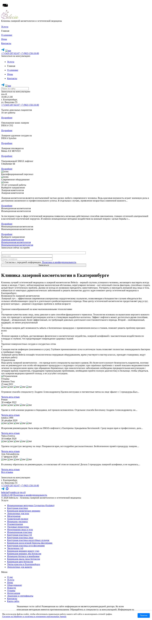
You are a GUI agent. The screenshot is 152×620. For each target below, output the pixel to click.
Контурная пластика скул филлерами (26, 545)
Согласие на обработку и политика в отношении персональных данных (34, 616)
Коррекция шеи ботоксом (20, 561)
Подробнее (6, 117)
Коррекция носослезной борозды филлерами (29, 543)
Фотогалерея (13, 593)
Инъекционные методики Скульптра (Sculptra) (30, 505)
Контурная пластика (17, 508)
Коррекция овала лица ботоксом (23, 559)
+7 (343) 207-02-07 (10, 53)
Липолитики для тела (18, 513)
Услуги (4, 26)
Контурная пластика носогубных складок (28, 540)
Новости (11, 588)
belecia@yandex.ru (10, 492)
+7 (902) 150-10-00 (29, 53)
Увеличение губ (15, 548)
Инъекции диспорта (17, 521)
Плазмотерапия (15, 524)
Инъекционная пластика (19, 532)
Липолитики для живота (19, 567)
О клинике (6, 35)
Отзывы (11, 590)
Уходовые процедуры (18, 527)
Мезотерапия (13, 516)
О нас (10, 577)
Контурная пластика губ (19, 535)
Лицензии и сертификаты (20, 596)
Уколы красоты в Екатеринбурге (23, 564)
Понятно (143, 615)
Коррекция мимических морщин (23, 511)
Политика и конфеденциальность (30, 495)
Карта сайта (13, 601)
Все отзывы (7, 472)
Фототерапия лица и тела (20, 529)
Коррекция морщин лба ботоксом (24, 553)
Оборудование (14, 585)
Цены (4, 39)
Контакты (6, 43)
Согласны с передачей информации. (40, 262)
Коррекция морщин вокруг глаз (23, 551)
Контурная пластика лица (20, 537)
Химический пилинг (17, 519)
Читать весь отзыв (10, 397)
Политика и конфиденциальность (59, 262)
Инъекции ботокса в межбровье (23, 556)
